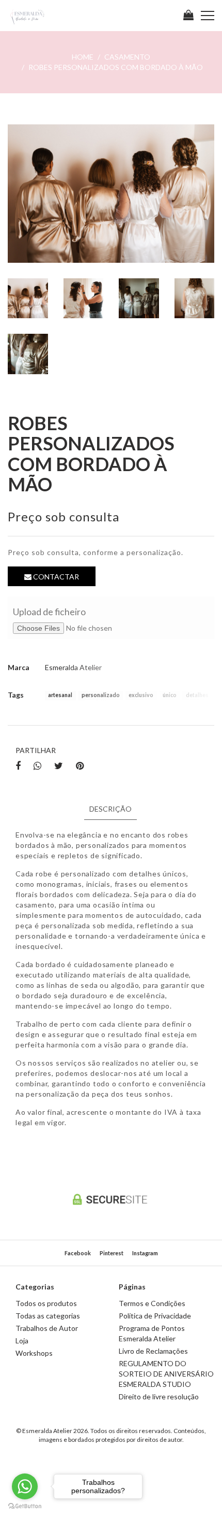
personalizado (101, 695)
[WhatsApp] (37, 766)
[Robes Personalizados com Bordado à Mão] (111, 193)
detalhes (197, 695)
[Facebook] (18, 766)
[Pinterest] (80, 766)
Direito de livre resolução (159, 1396)
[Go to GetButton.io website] (24, 1506)
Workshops (34, 1353)
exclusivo (141, 695)
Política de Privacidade (155, 1315)
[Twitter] (58, 766)
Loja (21, 1340)
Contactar (55, 576)
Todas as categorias (47, 1315)
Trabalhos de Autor (46, 1328)
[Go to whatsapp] (25, 1486)
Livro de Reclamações (153, 1350)
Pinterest (111, 1253)
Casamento (127, 56)
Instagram (145, 1253)
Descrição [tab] (110, 808)
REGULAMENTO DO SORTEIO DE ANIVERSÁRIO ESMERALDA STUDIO (166, 1373)
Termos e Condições (152, 1303)
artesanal (60, 695)
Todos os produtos (46, 1303)
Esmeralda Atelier (73, 667)
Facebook (78, 1253)
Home (82, 56)
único (170, 695)
